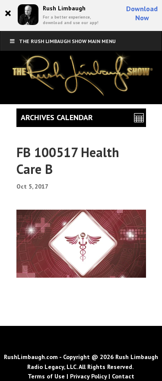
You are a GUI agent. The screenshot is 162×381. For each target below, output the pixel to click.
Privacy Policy (88, 376)
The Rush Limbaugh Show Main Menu (67, 41)
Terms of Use (46, 376)
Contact (123, 376)
